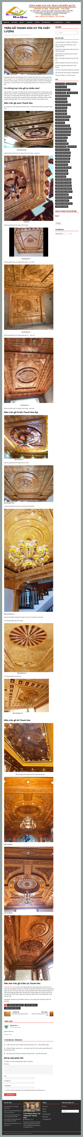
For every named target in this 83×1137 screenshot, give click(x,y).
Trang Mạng (7, 1085)
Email (57, 216)
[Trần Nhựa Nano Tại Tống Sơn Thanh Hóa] (32, 1110)
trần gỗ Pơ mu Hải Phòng (63, 131)
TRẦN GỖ (37, 22)
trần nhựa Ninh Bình (62, 194)
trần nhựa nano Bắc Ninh (63, 179)
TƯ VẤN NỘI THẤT (58, 22)
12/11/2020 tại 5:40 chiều (15, 1027)
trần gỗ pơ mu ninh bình (63, 134)
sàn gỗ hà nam (60, 84)
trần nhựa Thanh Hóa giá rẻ (64, 203)
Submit (58, 223)
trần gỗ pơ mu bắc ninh (62, 125)
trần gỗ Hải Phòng (61, 107)
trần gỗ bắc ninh (72, 93)
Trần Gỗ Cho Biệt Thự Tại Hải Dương (65, 75)
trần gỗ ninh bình (61, 113)
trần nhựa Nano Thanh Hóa (64, 191)
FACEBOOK (64, 1106)
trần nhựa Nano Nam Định (63, 185)
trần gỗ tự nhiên (61, 146)
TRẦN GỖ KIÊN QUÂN (10, 987)
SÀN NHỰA (29, 22)
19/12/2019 (9, 35)
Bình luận (8, 1034)
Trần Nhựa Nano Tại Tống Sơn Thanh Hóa (66, 42)
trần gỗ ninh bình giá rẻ (63, 116)
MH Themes (28, 1133)
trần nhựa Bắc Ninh (61, 164)
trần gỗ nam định (61, 110)
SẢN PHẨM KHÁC (46, 22)
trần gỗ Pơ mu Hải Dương (63, 128)
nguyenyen (16, 35)
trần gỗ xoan (72, 146)
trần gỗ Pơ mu (60, 122)
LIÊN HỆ (68, 22)
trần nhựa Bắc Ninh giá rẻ (63, 167)
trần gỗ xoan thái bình (62, 161)
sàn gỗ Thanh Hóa (61, 86)
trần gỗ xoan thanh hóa (12, 1008)
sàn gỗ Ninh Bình (71, 84)
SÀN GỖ (21, 22)
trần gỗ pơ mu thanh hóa (15, 1005)
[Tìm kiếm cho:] (67, 32)
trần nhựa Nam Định (62, 173)
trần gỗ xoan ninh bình (62, 158)
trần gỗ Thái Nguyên (62, 143)
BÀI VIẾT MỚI (25, 35)
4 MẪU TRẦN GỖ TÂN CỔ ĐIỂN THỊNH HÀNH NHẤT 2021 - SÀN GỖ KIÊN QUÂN (27, 1044)
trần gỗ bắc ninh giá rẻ (62, 95)
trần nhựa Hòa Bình (61, 170)
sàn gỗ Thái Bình (60, 93)
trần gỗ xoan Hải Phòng (63, 155)
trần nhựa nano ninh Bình (63, 188)
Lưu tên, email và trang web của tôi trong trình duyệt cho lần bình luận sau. (25, 1090)
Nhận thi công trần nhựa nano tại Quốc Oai (66, 62)
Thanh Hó (14, 79)
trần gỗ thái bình (61, 140)
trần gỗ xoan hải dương (63, 152)
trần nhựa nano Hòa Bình (63, 182)
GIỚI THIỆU (14, 22)
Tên (5, 1076)
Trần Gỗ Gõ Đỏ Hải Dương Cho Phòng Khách (67, 72)
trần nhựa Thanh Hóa (62, 200)
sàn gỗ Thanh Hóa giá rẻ (62, 90)
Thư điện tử (7, 1081)
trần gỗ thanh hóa (31, 1005)
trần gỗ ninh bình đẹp (62, 119)
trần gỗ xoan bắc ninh (62, 149)
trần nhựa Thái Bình (61, 206)
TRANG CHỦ (6, 22)
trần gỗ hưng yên (61, 98)
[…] (32, 1127)
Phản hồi (6, 1064)
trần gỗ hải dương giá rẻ (63, 105)
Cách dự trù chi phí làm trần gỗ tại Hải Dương (67, 70)
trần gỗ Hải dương (61, 101)
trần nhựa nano (60, 176)
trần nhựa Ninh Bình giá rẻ (63, 197)
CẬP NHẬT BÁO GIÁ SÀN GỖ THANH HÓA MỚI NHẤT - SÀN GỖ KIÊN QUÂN (26, 1053)
